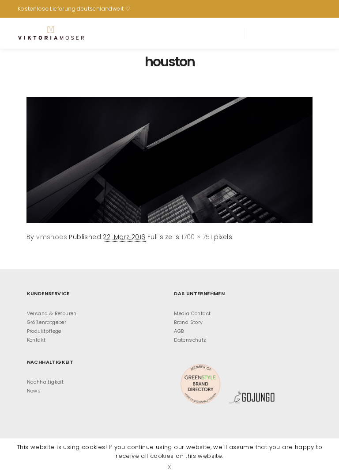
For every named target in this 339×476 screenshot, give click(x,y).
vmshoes (51, 236)
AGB (179, 331)
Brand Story (188, 322)
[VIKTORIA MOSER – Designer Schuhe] (51, 33)
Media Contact (192, 313)
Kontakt (36, 339)
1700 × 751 (196, 236)
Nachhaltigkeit (45, 381)
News (34, 390)
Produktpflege (44, 331)
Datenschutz (190, 339)
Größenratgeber (47, 322)
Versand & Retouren (52, 313)
